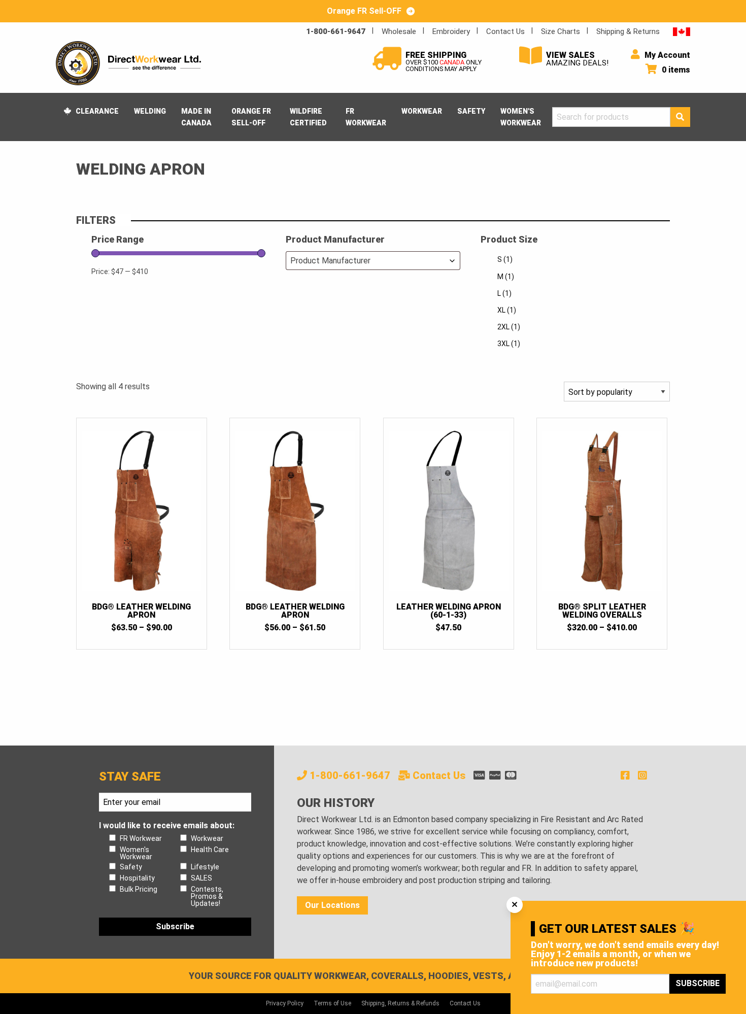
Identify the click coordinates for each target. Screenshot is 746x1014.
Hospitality (137, 878)
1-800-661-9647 (335, 31)
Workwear (421, 111)
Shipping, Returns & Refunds (400, 1003)
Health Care (210, 849)
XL (506, 310)
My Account (666, 55)
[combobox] (373, 260)
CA (681, 31)
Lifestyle (205, 866)
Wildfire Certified (308, 116)
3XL (508, 344)
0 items (675, 70)
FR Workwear (366, 116)
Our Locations (332, 905)
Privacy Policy (284, 1003)
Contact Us (505, 31)
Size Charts (560, 31)
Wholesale (399, 31)
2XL (508, 327)
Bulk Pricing (138, 889)
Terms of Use (332, 1003)
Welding (150, 111)
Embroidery (451, 31)
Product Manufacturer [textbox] (330, 260)
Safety (471, 111)
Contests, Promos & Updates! (207, 896)
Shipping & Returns (628, 31)
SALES (201, 878)
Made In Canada (196, 116)
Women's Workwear (520, 116)
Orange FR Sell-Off (251, 116)
